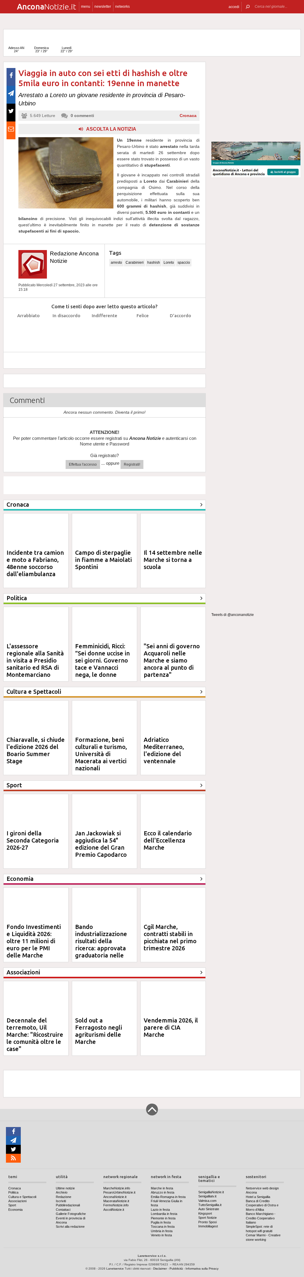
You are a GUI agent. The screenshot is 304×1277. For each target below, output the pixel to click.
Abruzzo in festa (162, 1192)
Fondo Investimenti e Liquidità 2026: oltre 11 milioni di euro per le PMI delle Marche (34, 941)
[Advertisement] (255, 99)
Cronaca (188, 115)
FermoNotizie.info (116, 1205)
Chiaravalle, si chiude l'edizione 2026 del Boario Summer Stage (36, 750)
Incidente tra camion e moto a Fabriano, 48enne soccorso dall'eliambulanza (35, 563)
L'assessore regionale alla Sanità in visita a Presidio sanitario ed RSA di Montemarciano (35, 660)
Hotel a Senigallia (258, 1197)
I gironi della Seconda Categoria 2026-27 (33, 840)
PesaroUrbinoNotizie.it (119, 1192)
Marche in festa (162, 1188)
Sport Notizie (207, 1217)
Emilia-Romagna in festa (168, 1197)
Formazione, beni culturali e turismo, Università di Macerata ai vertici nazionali (101, 754)
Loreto (169, 262)
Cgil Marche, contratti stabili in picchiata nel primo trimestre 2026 (170, 937)
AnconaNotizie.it (114, 1197)
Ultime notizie (65, 1188)
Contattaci (63, 1209)
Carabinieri (135, 262)
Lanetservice (115, 1268)
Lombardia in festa (164, 1214)
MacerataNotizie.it (116, 1201)
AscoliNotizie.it (113, 1209)
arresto (116, 262)
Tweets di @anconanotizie (232, 615)
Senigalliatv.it (207, 1196)
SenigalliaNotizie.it (211, 1192)
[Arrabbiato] (29, 330)
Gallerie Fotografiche (71, 1214)
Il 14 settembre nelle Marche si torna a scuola (173, 559)
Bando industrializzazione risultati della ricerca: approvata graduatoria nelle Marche (101, 944)
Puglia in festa (161, 1222)
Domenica (41, 49)
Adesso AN (16, 49)
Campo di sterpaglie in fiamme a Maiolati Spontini (103, 559)
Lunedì (67, 49)
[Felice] (143, 330)
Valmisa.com (207, 1200)
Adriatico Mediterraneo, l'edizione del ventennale (164, 750)
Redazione (63, 1197)
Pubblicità (176, 1268)
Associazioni (17, 1201)
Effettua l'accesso (83, 464)
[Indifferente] (105, 330)
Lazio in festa (160, 1209)
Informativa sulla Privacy (202, 1268)
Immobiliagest (208, 1226)
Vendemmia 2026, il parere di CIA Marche (171, 1027)
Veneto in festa (161, 1235)
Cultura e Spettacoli (22, 1197)
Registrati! (132, 464)
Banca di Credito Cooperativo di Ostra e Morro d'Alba (262, 1205)
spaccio (184, 262)
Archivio (61, 1192)
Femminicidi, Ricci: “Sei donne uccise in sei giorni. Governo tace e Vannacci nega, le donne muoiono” (102, 664)
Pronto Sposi (207, 1222)
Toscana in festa (163, 1226)
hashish (153, 262)
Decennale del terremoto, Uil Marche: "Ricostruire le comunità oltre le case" (35, 1034)
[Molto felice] (181, 330)
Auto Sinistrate (208, 1209)
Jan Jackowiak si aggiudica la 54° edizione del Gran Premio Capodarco (101, 844)
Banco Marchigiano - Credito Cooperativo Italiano (261, 1218)
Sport (12, 1205)
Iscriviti (61, 1201)
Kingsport (205, 1213)
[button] (234, 6)
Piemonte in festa (163, 1218)
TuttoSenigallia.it (209, 1205)
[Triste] (67, 330)
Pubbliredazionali (68, 1205)
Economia (15, 1209)
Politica (13, 1192)
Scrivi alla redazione (70, 1226)
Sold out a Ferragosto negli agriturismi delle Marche (98, 1031)
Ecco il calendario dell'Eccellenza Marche (168, 840)
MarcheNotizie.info (116, 1188)
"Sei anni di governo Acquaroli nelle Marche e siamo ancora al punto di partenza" (172, 660)
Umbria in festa (161, 1231)
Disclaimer (160, 1268)
